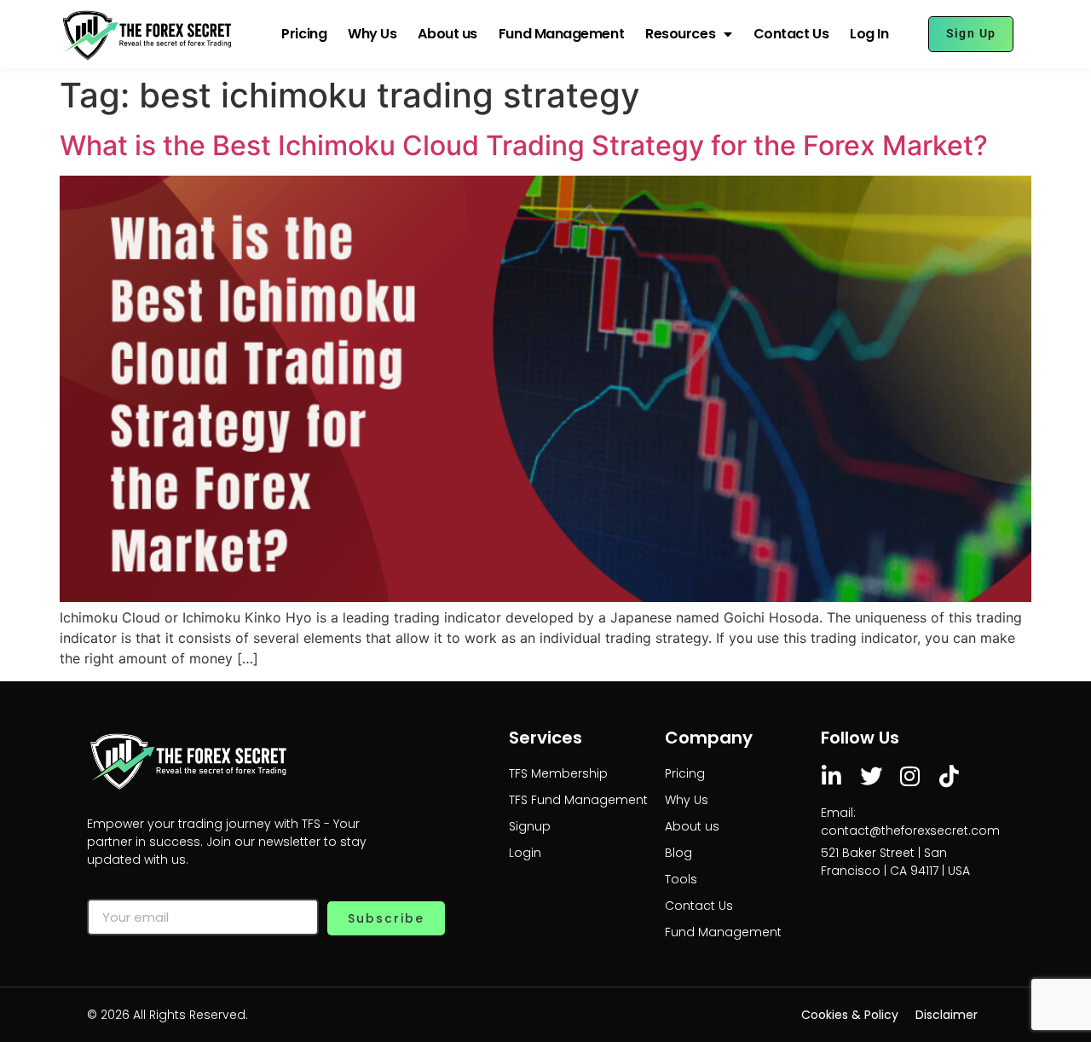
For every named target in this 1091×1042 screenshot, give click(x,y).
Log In (869, 33)
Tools (681, 879)
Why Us (372, 33)
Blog (678, 852)
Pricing (303, 33)
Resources (680, 33)
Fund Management (561, 33)
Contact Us (791, 33)
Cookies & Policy (849, 1014)
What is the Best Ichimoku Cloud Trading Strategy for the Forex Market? (524, 145)
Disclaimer (946, 1014)
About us (447, 33)
